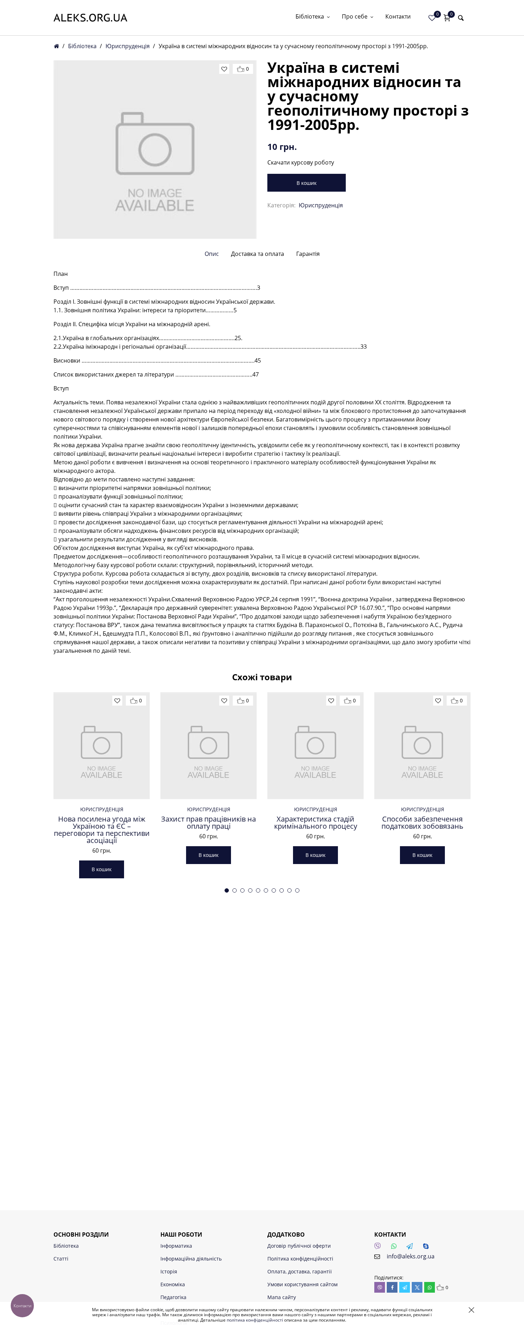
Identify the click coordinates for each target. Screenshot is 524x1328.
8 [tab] (281, 890)
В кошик (307, 183)
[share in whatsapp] (429, 1287)
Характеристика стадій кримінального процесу (315, 823)
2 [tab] (234, 890)
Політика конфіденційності (300, 1258)
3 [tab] (242, 890)
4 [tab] (250, 890)
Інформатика (176, 1245)
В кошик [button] (102, 869)
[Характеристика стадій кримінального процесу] (315, 745)
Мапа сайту (281, 1297)
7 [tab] (274, 890)
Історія (168, 1271)
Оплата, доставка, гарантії (299, 1271)
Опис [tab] (212, 254)
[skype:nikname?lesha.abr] (427, 1248)
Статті (60, 1258)
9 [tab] (289, 890)
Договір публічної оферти (299, 1245)
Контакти (398, 17)
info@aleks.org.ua (411, 1256)
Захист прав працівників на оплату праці (208, 823)
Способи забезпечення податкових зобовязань (422, 823)
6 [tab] (266, 890)
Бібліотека (310, 17)
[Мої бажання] (432, 17)
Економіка (172, 1284)
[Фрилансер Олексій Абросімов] (90, 18)
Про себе (355, 17)
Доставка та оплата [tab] (257, 254)
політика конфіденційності (255, 1320)
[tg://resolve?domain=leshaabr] (411, 1248)
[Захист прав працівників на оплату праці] (208, 745)
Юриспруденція (128, 46)
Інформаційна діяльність (191, 1258)
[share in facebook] (392, 1287)
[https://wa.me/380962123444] (395, 1248)
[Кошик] (447, 18)
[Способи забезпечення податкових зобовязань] (422, 745)
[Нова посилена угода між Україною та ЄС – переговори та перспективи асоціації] (101, 745)
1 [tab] (227, 890)
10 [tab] (297, 890)
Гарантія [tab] (308, 254)
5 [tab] (258, 890)
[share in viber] (379, 1287)
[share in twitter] (417, 1287)
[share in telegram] (404, 1287)
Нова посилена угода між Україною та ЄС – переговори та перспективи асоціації (102, 830)
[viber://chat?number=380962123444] (379, 1248)
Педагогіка (173, 1297)
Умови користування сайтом (302, 1284)
